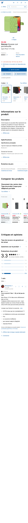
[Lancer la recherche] (9, 7)
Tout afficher (23, 83)
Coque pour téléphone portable (5, 213)
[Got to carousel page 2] (14, 37)
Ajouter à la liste (21, 74)
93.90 (3, 42)
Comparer (8, 74)
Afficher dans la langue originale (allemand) (14, 332)
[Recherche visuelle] (25, 6)
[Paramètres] (13, 2)
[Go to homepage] (2, 2)
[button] (14, 62)
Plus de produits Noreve (20, 54)
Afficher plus (6, 133)
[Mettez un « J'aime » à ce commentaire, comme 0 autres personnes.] (19, 286)
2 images (14, 39)
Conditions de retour (6, 170)
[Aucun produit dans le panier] (25, 2)
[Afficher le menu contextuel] (16, 286)
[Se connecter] (17, 2)
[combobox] (3, 281)
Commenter (6, 335)
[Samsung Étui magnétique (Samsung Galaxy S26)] (16, 209)
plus (21, 308)
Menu (4, 6)
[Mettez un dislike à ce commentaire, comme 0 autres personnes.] (25, 286)
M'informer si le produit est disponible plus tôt (14, 65)
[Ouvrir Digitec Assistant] (21, 2)
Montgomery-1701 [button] (9, 285)
